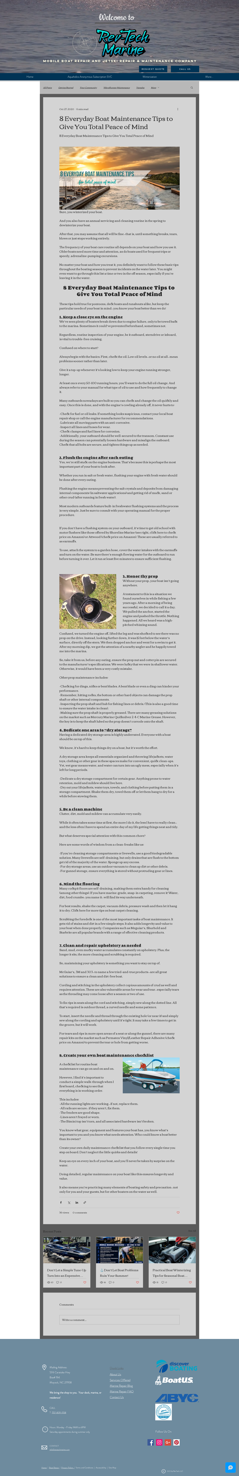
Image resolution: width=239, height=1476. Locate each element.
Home (44, 1467)
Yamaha (140, 87)
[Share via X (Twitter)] (68, 1202)
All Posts (47, 87)
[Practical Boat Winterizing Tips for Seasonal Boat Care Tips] (172, 1250)
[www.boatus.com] (174, 1380)
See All (192, 1231)
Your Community (88, 87)
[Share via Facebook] (60, 1202)
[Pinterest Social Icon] (176, 1442)
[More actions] (178, 109)
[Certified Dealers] (163, 1412)
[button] (191, 87)
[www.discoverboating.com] (177, 1366)
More (153, 87)
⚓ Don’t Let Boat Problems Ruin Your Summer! (119, 1272)
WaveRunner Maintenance (116, 87)
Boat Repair (54, 1467)
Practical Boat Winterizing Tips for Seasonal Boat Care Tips (172, 1272)
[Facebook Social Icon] (150, 1442)
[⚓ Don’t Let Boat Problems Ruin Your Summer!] (119, 1250)
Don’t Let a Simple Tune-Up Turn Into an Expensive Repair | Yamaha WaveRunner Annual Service (66, 1272)
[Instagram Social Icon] (159, 1442)
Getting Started (65, 87)
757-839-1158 (59, 1412)
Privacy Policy (67, 1467)
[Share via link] (84, 1202)
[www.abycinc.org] (177, 1398)
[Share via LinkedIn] (76, 1202)
